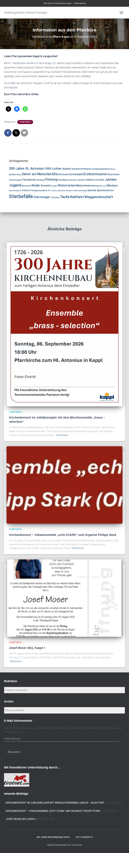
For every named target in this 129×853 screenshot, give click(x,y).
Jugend (15, 185)
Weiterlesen (62, 435)
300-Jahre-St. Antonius (26, 168)
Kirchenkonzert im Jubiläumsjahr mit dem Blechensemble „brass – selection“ (55, 802)
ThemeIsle (76, 845)
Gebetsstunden (94, 179)
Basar (113, 169)
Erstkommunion (95, 174)
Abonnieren (14, 752)
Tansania (55, 197)
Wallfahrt (77, 197)
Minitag (95, 186)
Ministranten (66, 185)
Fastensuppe (15, 180)
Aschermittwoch (81, 168)
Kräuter (54, 186)
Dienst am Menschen (37, 174)
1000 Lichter (53, 168)
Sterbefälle (21, 196)
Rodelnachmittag (80, 190)
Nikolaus (112, 185)
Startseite (25, 122)
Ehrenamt (63, 174)
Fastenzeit (29, 179)
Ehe (55, 174)
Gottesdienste (80, 3)
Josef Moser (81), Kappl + (27, 648)
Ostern (26, 190)
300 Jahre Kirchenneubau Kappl (58, 3)
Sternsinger (41, 197)
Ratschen (62, 190)
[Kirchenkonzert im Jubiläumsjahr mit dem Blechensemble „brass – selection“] (64, 324)
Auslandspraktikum (101, 169)
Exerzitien (114, 174)
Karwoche (26, 186)
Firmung (51, 179)
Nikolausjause (15, 190)
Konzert (46, 185)
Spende (91, 190)
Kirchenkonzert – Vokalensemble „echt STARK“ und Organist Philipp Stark (62, 535)
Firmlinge (40, 180)
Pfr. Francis (52, 190)
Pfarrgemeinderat (38, 190)
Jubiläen (111, 179)
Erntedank (76, 174)
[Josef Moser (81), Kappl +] (64, 598)
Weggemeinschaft (98, 197)
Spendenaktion (105, 190)
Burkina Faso (15, 174)
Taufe (64, 197)
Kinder (36, 185)
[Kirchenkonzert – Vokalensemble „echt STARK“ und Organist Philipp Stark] (64, 484)
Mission (102, 186)
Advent (66, 168)
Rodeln (69, 190)
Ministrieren (83, 185)
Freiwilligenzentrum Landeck (71, 180)
